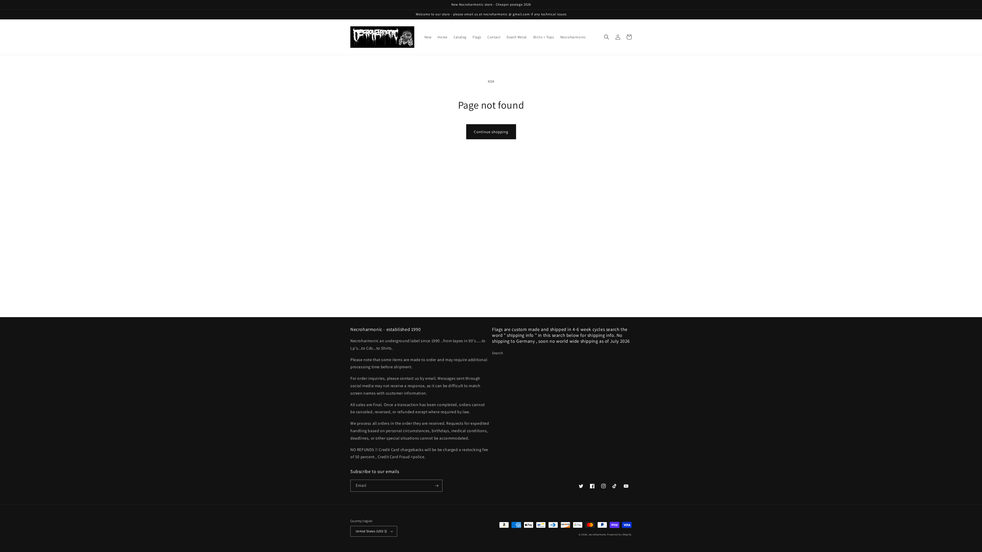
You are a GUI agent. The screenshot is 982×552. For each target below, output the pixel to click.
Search (497, 353)
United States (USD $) (371, 531)
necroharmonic (598, 534)
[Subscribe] (436, 486)
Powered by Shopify (619, 534)
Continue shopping (491, 131)
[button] (606, 37)
